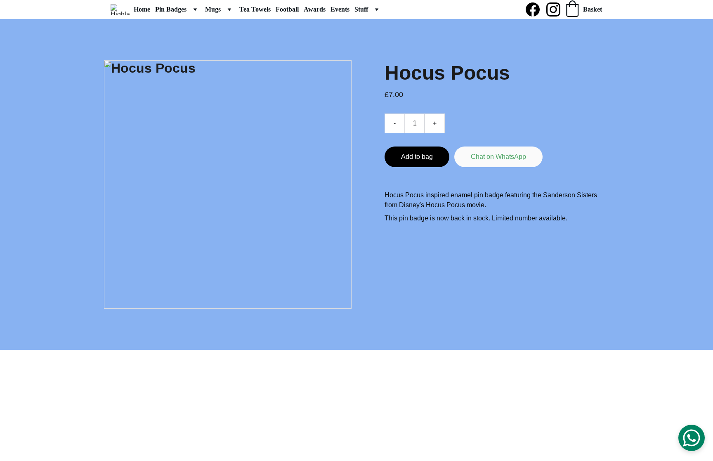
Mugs (213, 9)
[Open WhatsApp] (691, 438)
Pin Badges (171, 9)
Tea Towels (255, 9)
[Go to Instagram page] (553, 9)
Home (142, 9)
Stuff (361, 9)
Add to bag (417, 156)
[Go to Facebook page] (536, 9)
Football (287, 9)
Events (340, 9)
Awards (315, 9)
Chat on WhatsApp (498, 156)
